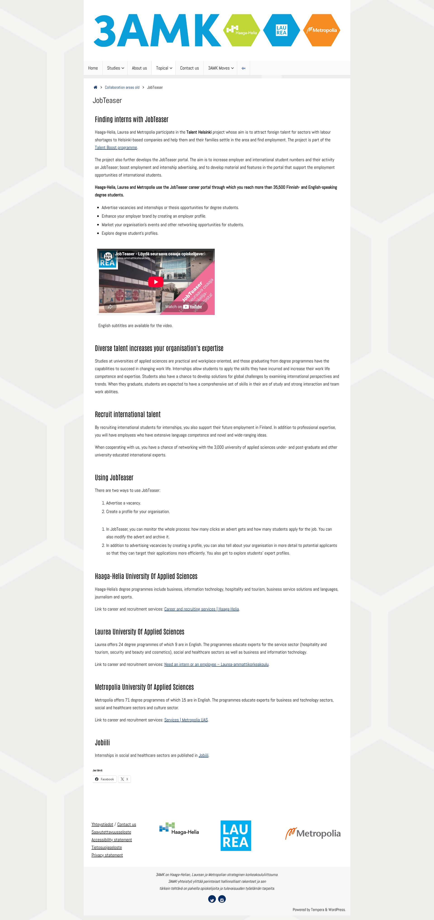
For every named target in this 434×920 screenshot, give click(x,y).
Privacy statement (107, 855)
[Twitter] (212, 899)
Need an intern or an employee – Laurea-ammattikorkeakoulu (216, 664)
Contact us (126, 824)
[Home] (95, 87)
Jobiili (203, 755)
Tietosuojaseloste (107, 847)
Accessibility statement (112, 840)
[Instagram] (222, 899)
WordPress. (337, 909)
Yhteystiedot (102, 824)
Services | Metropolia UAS (186, 720)
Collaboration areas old (122, 87)
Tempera (317, 909)
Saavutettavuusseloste (111, 832)
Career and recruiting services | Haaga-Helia (201, 609)
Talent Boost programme (116, 147)
